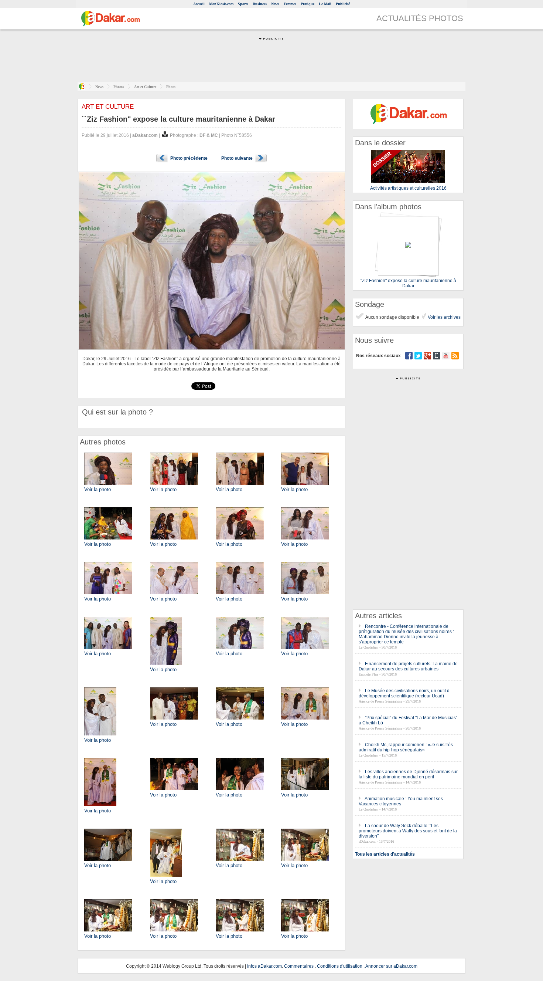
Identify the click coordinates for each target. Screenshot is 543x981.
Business (260, 4)
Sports (243, 4)
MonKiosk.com (221, 4)
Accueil (199, 4)
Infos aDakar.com (264, 966)
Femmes (290, 4)
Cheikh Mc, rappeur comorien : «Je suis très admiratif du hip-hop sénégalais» (406, 747)
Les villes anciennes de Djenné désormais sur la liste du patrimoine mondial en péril (408, 774)
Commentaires (299, 966)
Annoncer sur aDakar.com (391, 966)
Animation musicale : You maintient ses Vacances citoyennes (401, 801)
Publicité (343, 4)
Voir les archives (444, 317)
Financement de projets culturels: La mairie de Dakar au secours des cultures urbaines (408, 666)
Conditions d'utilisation (339, 966)
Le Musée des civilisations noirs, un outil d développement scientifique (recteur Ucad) (404, 693)
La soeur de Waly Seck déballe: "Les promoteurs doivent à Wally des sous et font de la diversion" (408, 831)
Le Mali (325, 4)
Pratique (307, 4)
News (275, 4)
